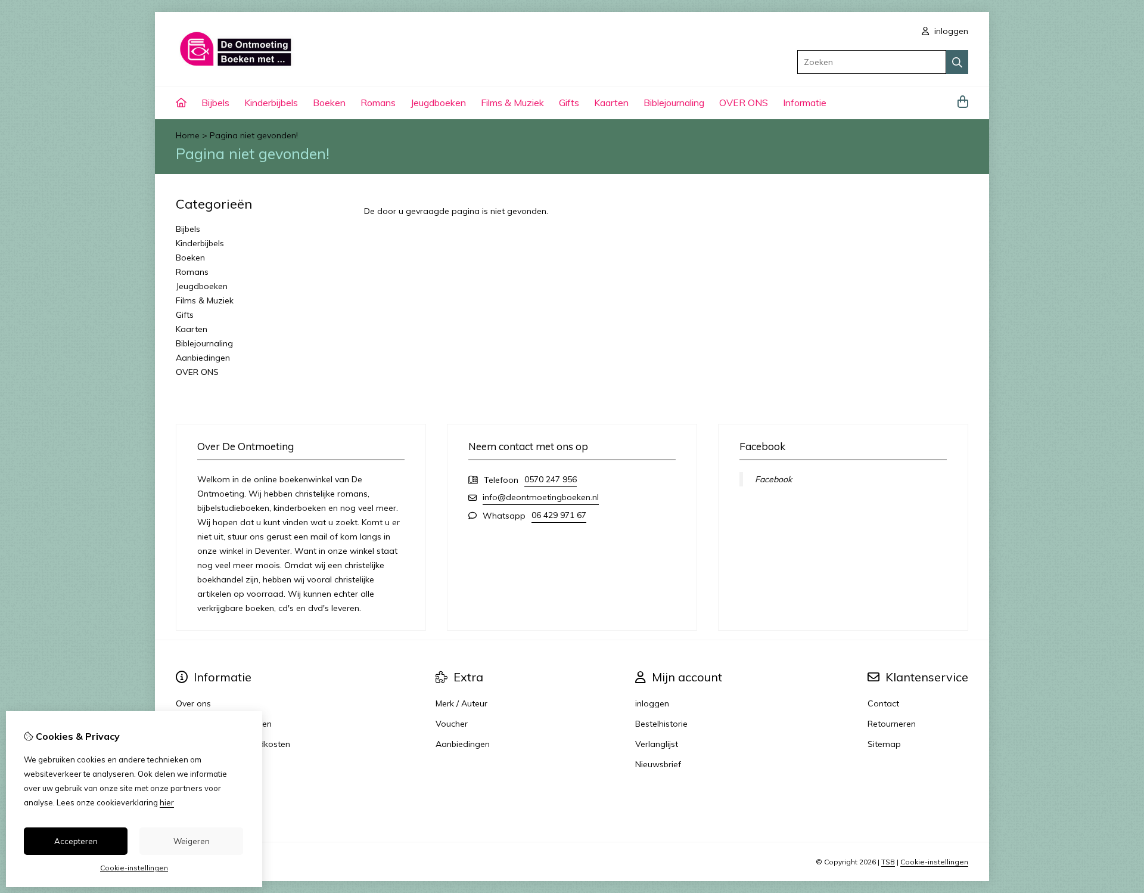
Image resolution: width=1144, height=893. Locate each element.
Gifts (569, 102)
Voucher (452, 723)
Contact (883, 703)
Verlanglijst (656, 744)
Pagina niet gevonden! (254, 135)
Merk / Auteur (461, 703)
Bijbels (215, 102)
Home (188, 135)
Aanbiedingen (203, 357)
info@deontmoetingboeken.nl (541, 497)
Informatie (804, 102)
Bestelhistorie (661, 723)
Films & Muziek (512, 102)
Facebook (773, 479)
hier (167, 802)
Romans (378, 102)
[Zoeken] (957, 62)
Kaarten (611, 102)
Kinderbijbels (271, 102)
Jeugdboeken (438, 102)
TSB (888, 861)
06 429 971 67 (558, 515)
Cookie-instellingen (934, 861)
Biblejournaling (674, 102)
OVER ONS (743, 102)
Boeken (329, 102)
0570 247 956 (550, 479)
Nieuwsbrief (658, 764)
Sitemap (884, 744)
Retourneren (892, 723)
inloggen (950, 31)
